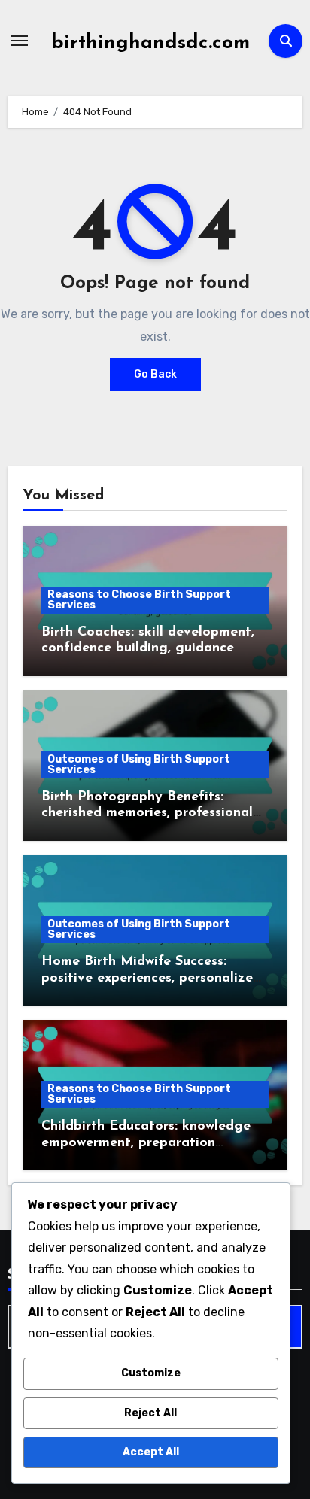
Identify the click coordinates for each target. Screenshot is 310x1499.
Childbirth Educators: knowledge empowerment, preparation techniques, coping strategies (146, 1143)
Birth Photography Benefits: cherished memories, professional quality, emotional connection (147, 813)
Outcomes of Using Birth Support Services (138, 764)
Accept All (151, 1452)
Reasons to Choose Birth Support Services (139, 599)
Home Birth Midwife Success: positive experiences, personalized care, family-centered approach (151, 978)
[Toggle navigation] (20, 41)
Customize (151, 1373)
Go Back (155, 374)
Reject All (150, 1412)
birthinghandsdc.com (150, 43)
